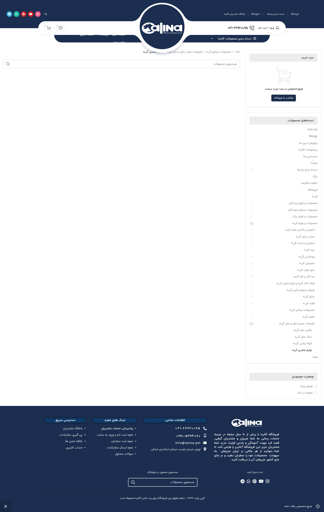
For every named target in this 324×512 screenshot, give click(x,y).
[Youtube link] (31, 14)
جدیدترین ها (310, 156)
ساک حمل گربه (303, 337)
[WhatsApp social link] (16, 14)
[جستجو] (46, 14)
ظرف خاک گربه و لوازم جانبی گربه (296, 283)
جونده (314, 163)
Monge (313, 136)
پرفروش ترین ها (308, 143)
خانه (237, 52)
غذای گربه (309, 297)
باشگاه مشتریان (72, 429)
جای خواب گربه (306, 270)
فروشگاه (312, 190)
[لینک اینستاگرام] (38, 14)
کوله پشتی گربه (302, 343)
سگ (315, 176)
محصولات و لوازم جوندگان (302, 210)
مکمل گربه (308, 317)
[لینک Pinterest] (23, 14)
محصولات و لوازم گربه (304, 223)
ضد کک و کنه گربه (304, 276)
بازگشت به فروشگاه (283, 98)
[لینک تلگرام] (9, 14)
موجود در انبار (305, 392)
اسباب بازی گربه (305, 236)
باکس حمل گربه (303, 330)
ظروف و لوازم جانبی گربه (301, 290)
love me (312, 129)
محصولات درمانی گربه (302, 310)
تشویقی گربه (307, 263)
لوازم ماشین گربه (302, 350)
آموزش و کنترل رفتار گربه (300, 230)
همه (315, 357)
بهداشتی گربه (307, 257)
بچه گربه (309, 250)
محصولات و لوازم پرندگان (303, 203)
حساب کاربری (74, 448)
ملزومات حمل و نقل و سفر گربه (297, 323)
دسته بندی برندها (307, 170)
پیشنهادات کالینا (308, 150)
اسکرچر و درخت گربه (303, 243)
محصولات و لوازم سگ (305, 216)
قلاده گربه (309, 303)
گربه (314, 196)
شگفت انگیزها (309, 183)
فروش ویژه (306, 386)
